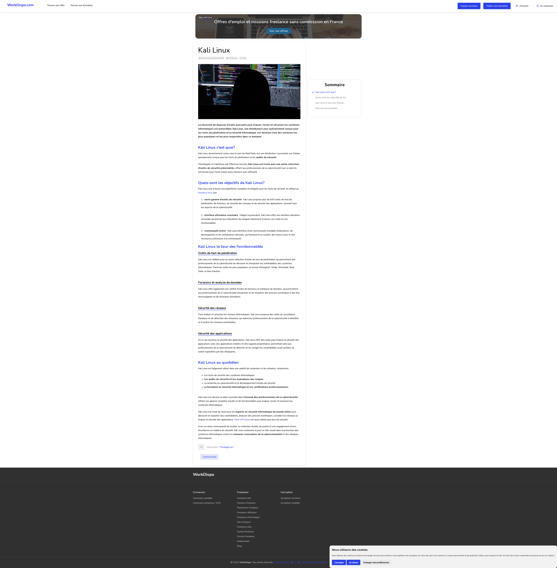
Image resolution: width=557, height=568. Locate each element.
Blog (200, 18)
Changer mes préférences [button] (376, 562)
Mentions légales (282, 562)
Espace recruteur (469, 6)
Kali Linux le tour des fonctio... (330, 102)
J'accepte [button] (339, 562)
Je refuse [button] (353, 562)
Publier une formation (497, 6)
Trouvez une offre (56, 5)
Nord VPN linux (242, 419)
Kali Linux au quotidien (326, 108)
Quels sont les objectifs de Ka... (331, 97)
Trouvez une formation (81, 5)
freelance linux (205, 192)
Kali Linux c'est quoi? (325, 92)
